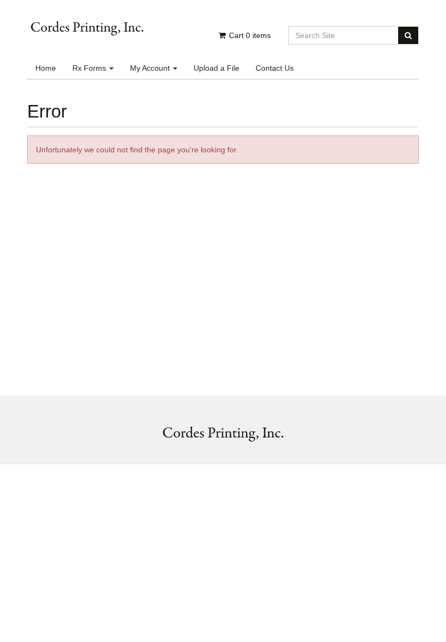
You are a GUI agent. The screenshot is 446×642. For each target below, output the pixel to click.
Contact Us (275, 68)
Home (45, 68)
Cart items (249, 35)
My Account (151, 68)
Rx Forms (90, 68)
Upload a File (216, 68)
